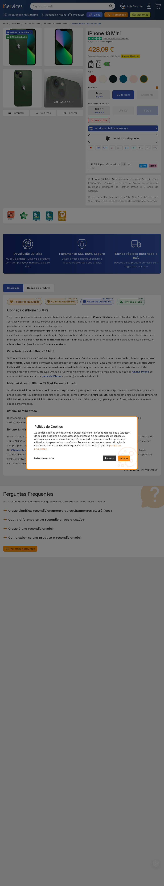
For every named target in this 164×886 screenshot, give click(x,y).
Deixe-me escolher (44, 458)
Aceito (124, 458)
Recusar (109, 458)
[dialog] (82, 443)
